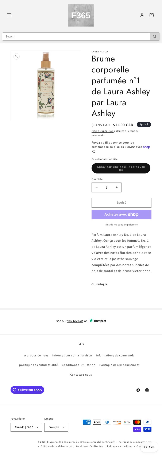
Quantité (97, 179)
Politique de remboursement (119, 365)
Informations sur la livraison (72, 355)
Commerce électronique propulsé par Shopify (89, 441)
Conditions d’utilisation (89, 446)
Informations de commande (115, 355)
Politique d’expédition (119, 446)
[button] (9, 15)
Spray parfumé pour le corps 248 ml (121, 169)
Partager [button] (101, 284)
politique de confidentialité (38, 365)
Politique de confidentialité (56, 446)
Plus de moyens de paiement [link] (121, 224)
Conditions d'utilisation (78, 365)
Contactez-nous (81, 374)
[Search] (155, 36)
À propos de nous (36, 355)
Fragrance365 (55, 441)
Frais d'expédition (103, 130)
